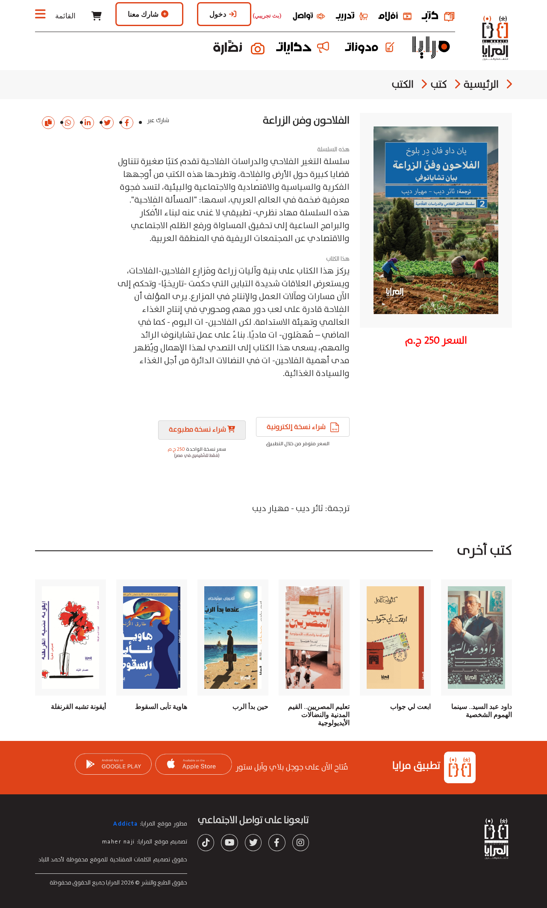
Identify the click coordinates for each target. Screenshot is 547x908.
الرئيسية (481, 84)
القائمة (64, 16)
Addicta (125, 824)
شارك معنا (143, 14)
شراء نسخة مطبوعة (198, 429)
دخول (217, 14)
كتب (438, 84)
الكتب (402, 84)
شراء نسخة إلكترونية (302, 427)
